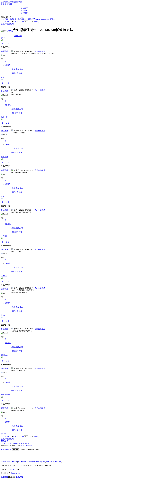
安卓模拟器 (40, 462)
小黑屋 (9, 462)
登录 (2, 4)
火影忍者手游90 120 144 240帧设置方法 (41, 19)
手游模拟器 (31, 462)
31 (16, 22)
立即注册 (8, 4)
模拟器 (14, 462)
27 (9, 22)
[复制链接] (18, 36)
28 (10, 22)
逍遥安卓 (12, 19)
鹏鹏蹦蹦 (4, 355)
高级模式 (4, 441)
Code (22, 443)
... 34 (22, 22)
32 (17, 22)
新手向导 (24, 13)
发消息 (8, 65)
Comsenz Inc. (15, 473)
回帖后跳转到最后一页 (31, 450)
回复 (13, 69)
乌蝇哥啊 (4, 117)
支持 (17, 69)
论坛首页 (24, 8)
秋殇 (2, 77)
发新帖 (11, 24)
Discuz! (12, 469)
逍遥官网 (4, 2)
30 (14, 22)
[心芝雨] (2, 31)
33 (19, 22)
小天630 (4, 236)
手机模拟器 (22, 462)
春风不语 (4, 157)
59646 (3, 38)
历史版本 (24, 11)
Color (4, 443)
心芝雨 (10, 31)
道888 (3, 315)
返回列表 (4, 24)
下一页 (36, 22)
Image (9, 443)
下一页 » (4, 434)
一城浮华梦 (5, 395)
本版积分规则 (6, 450)
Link (13, 443)
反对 (21, 69)
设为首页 (11, 2)
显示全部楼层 (40, 52)
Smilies (26, 443)
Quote (17, 443)
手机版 (3, 462)
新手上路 (4, 51)
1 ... (2, 22)
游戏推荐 (21, 19)
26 (7, 22)
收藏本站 (18, 2)
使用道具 (14, 73)
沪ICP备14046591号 (53, 462)
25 (5, 22)
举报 (20, 73)
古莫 (2, 196)
